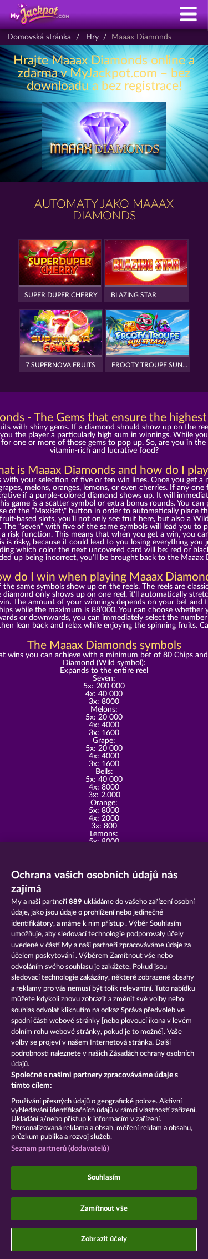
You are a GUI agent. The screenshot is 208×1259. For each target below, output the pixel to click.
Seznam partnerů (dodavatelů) (60, 1148)
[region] (104, 1050)
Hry (92, 37)
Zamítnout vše (104, 1208)
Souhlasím (104, 1177)
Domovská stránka (39, 37)
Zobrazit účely (104, 1239)
